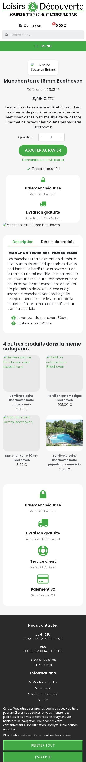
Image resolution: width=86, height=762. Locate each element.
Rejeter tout (43, 745)
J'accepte (43, 757)
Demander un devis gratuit (43, 160)
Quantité (25, 137)
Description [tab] (23, 242)
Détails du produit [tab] (57, 242)
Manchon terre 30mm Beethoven (21, 458)
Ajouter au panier (43, 150)
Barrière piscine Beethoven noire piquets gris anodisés (64, 460)
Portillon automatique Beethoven (64, 398)
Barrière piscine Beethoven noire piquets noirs (21, 400)
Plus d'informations (17, 735)
